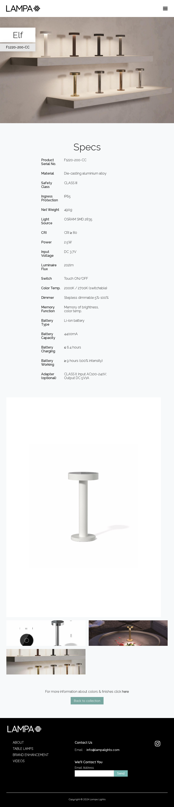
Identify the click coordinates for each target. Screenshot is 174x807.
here (125, 692)
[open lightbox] (87, 507)
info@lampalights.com (103, 750)
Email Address (84, 767)
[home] (23, 8)
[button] (165, 8)
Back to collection (87, 701)
